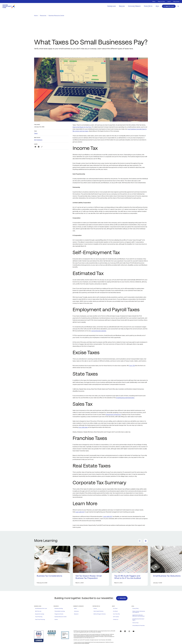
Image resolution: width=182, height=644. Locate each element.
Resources (43, 15)
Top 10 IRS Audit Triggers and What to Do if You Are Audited (127, 577)
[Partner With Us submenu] (148, 7)
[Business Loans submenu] (111, 7)
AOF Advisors (38, 140)
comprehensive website (98, 331)
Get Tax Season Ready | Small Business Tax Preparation (89, 577)
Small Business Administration (125, 397)
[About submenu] (157, 7)
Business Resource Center (56, 15)
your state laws (83, 427)
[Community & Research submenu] (134, 7)
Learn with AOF (80, 512)
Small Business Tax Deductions (167, 576)
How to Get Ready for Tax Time (82, 127)
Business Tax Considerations (49, 576)
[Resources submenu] (121, 7)
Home (36, 15)
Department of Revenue (113, 414)
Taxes (36, 133)
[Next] (145, 541)
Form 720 (132, 365)
